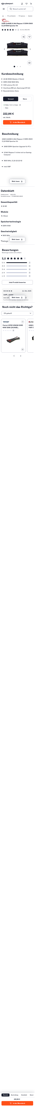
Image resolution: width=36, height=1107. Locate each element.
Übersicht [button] (5, 1095)
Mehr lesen (16, 181)
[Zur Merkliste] (26, 3)
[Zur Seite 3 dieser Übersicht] (20, 66)
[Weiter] (30, 49)
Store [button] (25, 99)
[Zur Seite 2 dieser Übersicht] (17, 66)
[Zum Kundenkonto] (22, 3)
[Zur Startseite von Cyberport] (7, 4)
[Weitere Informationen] (20, 104)
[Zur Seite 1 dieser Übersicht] (14, 66)
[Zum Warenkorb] (31, 3)
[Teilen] (23, 37)
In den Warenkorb (19, 122)
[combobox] (16, 313)
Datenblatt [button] (24, 1095)
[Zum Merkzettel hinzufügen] (29, 37)
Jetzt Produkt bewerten (17, 282)
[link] (10, 30)
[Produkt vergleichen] (29, 63)
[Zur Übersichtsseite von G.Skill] (5, 20)
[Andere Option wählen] (30, 313)
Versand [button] (11, 99)
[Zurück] (4, 49)
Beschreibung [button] (14, 1095)
